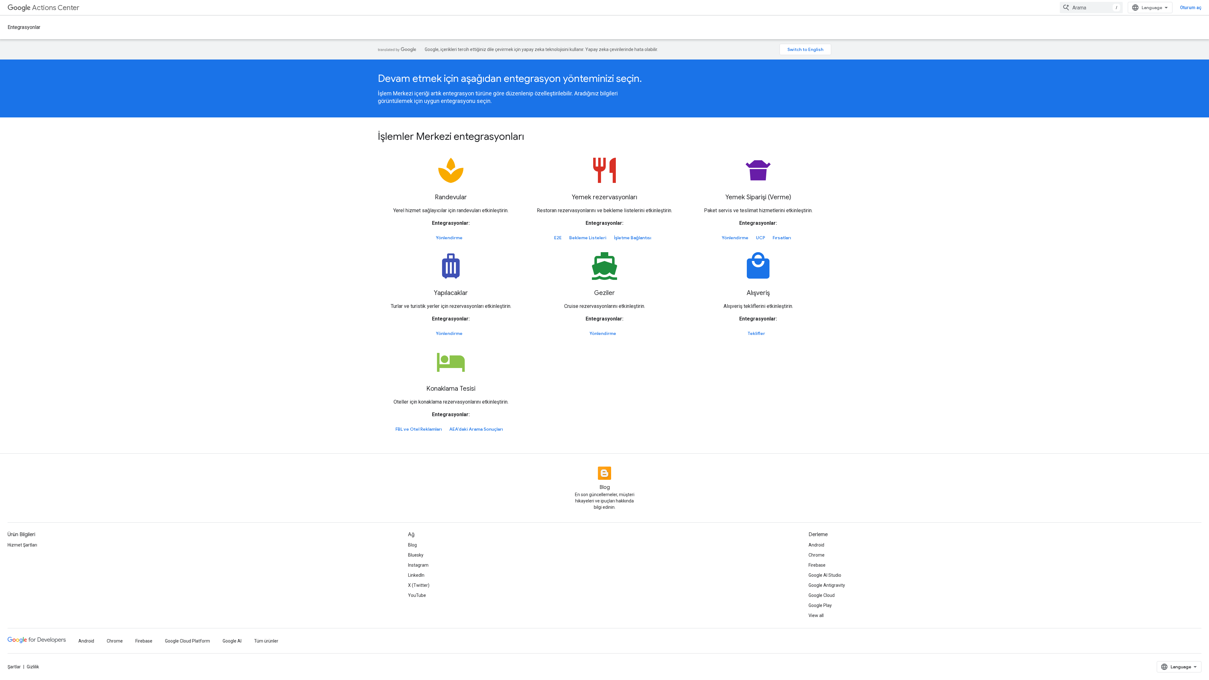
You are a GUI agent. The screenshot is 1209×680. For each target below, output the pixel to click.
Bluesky (415, 555)
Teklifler (756, 333)
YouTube (417, 595)
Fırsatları (782, 238)
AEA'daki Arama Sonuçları (476, 429)
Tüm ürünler (266, 640)
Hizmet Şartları (22, 544)
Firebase (817, 565)
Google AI (232, 640)
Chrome (817, 555)
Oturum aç (1190, 7)
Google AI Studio (825, 575)
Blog (412, 544)
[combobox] (1091, 7)
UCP (760, 238)
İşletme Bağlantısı (632, 238)
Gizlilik (33, 666)
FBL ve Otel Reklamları (418, 429)
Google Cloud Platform (187, 640)
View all (816, 615)
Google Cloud (822, 595)
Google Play (820, 605)
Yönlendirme (449, 238)
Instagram (418, 565)
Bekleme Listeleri (587, 238)
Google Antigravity (827, 585)
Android (816, 544)
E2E (558, 238)
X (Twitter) (418, 585)
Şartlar (14, 666)
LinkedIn (416, 575)
